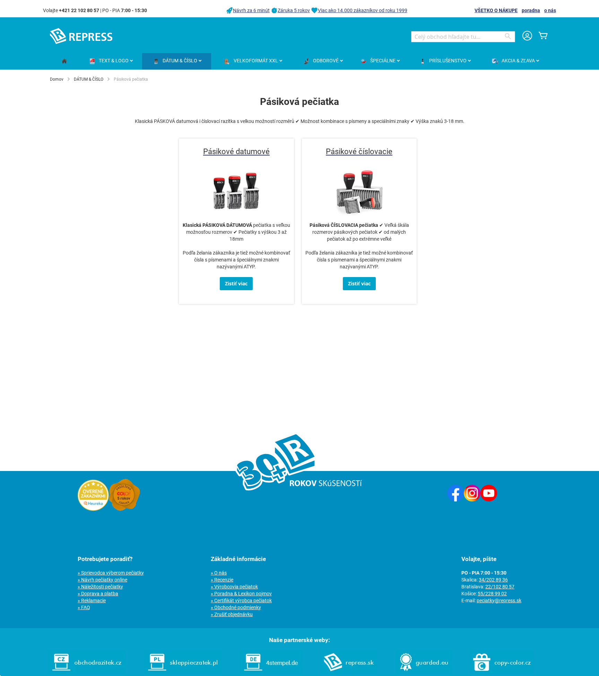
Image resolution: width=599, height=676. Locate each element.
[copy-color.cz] (502, 672)
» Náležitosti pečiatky (100, 586)
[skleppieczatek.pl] (183, 672)
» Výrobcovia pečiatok (234, 586)
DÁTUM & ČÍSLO (88, 79)
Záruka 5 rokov (294, 10)
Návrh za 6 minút (251, 10)
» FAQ (84, 607)
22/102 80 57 (499, 586)
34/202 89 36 (493, 579)
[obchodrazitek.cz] (86, 672)
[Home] (64, 61)
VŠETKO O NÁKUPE (496, 10)
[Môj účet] (527, 36)
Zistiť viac (236, 283)
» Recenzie (222, 579)
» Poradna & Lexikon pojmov (241, 593)
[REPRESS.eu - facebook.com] (455, 499)
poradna (531, 10)
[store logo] (81, 36)
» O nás (219, 573)
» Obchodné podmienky (236, 607)
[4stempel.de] (271, 672)
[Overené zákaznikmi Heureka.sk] (93, 509)
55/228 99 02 (492, 593)
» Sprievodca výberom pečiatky (111, 573)
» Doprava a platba (98, 593)
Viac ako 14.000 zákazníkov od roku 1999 (362, 10)
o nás (550, 10)
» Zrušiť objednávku (232, 614)
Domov (56, 79)
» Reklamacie (92, 600)
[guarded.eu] (424, 672)
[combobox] (463, 36)
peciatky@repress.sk (499, 600)
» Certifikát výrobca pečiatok (241, 600)
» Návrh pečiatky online (102, 579)
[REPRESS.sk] (348, 672)
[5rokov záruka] (124, 509)
